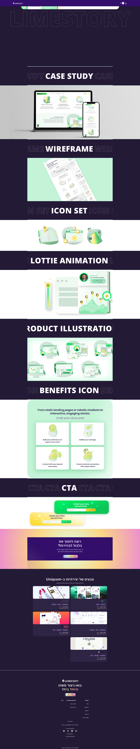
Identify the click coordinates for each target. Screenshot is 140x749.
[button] (125, 3)
